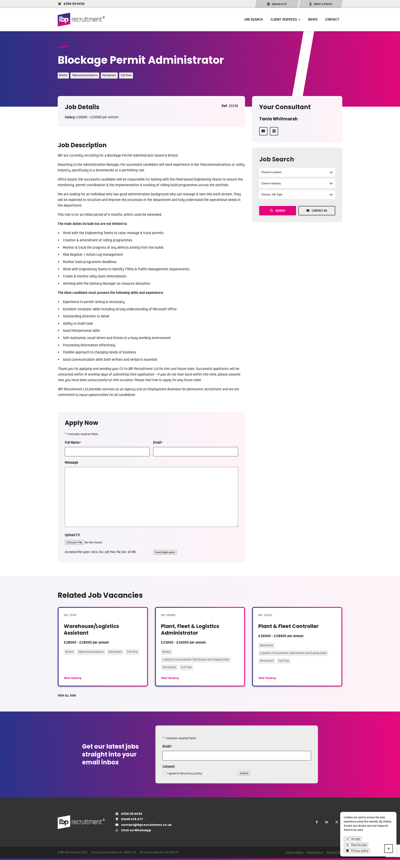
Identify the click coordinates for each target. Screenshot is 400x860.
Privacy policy (359, 850)
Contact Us (319, 210)
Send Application (165, 552)
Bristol (63, 75)
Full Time (126, 75)
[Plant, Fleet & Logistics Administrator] (200, 647)
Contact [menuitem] (332, 19)
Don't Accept (358, 844)
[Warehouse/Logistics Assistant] (103, 647)
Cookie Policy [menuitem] (314, 852)
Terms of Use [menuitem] (334, 852)
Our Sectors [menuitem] (279, 30)
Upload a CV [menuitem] (279, 4)
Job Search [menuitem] (253, 19)
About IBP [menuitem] (278, 47)
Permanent (109, 75)
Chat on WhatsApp (135, 830)
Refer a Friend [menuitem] (323, 4)
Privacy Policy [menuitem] (294, 852)
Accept (355, 838)
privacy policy (193, 773)
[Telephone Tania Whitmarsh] (274, 131)
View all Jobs (67, 695)
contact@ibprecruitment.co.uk (146, 825)
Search (280, 210)
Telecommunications (85, 75)
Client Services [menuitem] (284, 19)
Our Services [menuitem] (280, 38)
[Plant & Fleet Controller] (297, 647)
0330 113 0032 (74, 4)
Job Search (276, 159)
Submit (244, 773)
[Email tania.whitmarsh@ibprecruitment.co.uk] (263, 131)
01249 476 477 (131, 819)
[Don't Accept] (388, 848)
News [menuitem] (313, 19)
